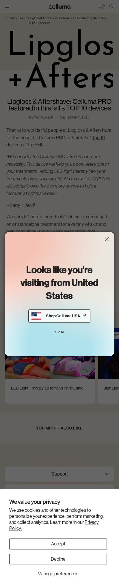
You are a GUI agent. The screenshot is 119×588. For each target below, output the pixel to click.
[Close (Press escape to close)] (106, 239)
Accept (58, 544)
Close (59, 332)
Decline (58, 559)
